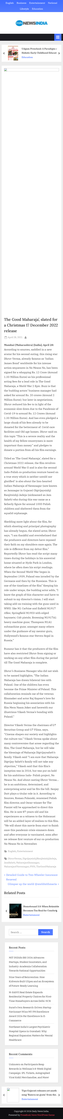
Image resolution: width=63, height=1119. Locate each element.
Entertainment (37, 2)
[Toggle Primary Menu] (57, 37)
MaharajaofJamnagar (27, 862)
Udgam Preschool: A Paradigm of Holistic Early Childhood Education (41, 50)
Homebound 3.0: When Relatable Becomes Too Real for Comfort (41, 908)
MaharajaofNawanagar (16, 866)
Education (37, 8)
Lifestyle (24, 8)
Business (21, 2)
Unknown (14, 1064)
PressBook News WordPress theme (38, 1115)
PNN (32, 866)
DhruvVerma (14, 858)
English (10, 2)
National (52, 2)
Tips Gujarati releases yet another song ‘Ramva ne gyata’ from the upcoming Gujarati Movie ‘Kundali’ (41, 1093)
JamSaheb (9, 862)
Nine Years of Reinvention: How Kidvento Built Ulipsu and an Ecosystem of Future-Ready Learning (31, 981)
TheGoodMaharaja (46, 866)
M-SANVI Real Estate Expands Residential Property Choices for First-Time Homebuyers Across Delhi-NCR (30, 996)
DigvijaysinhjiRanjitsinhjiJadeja (39, 858)
